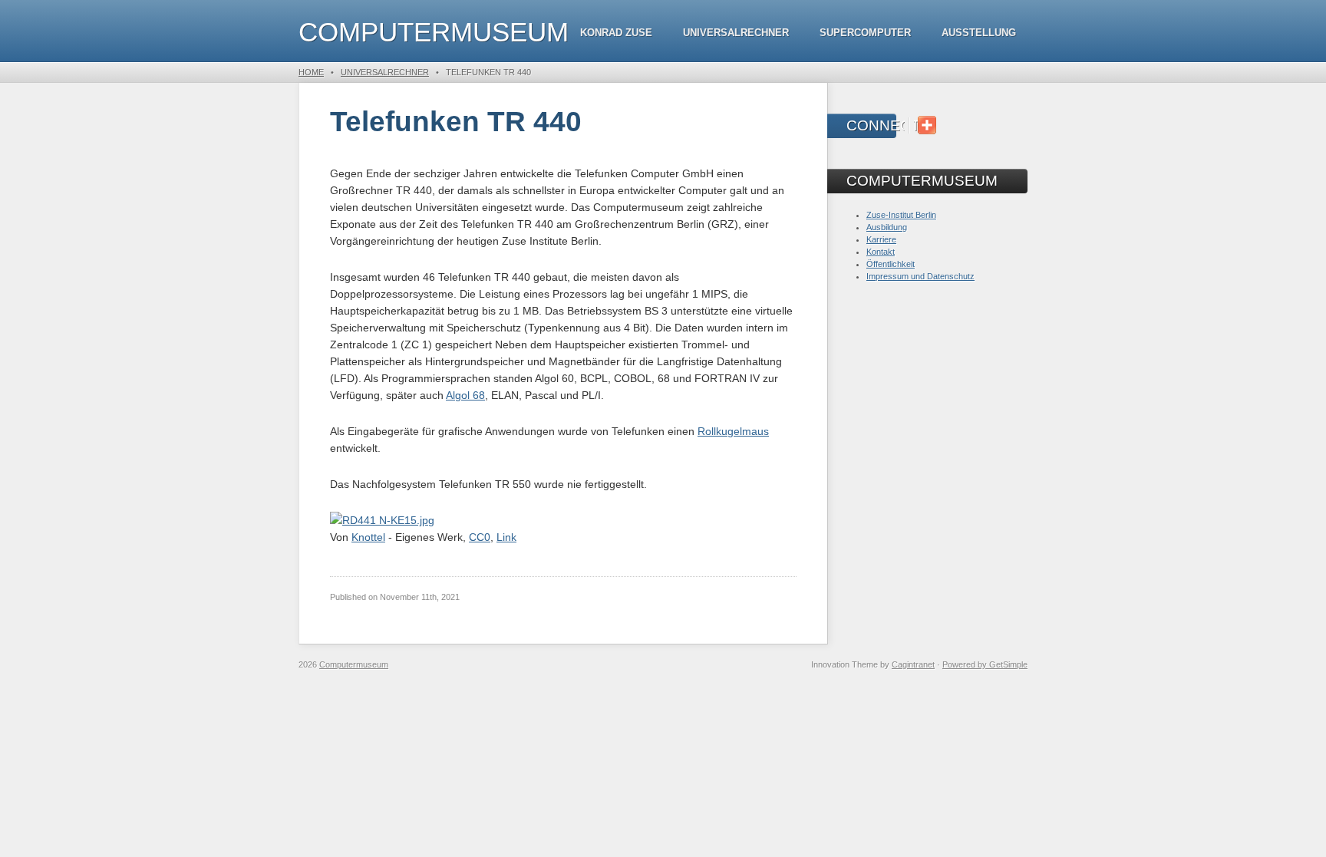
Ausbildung (886, 227)
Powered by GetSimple (984, 664)
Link (506, 537)
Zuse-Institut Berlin (901, 214)
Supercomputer (865, 32)
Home (311, 72)
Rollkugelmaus (733, 431)
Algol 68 (465, 395)
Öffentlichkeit (890, 264)
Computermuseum (434, 32)
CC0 (479, 537)
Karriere (881, 239)
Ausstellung (979, 32)
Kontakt (880, 251)
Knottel (368, 537)
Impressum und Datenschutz (920, 276)
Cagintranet (913, 664)
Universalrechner (736, 32)
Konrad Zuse (616, 32)
